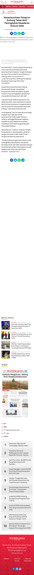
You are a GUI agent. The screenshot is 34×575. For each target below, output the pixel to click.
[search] (2, 2)
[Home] (2, 7)
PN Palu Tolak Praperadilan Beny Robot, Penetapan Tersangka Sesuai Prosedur (21, 346)
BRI (5, 424)
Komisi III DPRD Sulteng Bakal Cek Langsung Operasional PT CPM (20, 507)
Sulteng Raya (9, 29)
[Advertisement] (17, 240)
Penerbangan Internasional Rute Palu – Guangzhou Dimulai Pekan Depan (19, 489)
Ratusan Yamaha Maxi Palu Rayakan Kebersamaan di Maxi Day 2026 (21, 326)
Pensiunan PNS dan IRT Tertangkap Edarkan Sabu (18, 445)
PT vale (6, 433)
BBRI (5, 427)
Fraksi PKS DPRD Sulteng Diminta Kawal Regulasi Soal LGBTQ (19, 498)
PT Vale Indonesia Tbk (12, 430)
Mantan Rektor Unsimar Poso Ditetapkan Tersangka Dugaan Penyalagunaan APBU (20, 526)
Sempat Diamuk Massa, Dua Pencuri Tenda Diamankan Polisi (21, 336)
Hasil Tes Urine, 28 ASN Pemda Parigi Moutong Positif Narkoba (20, 462)
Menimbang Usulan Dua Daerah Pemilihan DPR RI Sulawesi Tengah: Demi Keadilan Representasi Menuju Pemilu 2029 (18, 517)
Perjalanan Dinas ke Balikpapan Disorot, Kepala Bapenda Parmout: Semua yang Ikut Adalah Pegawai (19, 453)
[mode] (6, 2)
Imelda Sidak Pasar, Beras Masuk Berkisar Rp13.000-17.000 (20, 356)
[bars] (31, 2)
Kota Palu (11, 11)
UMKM (6, 436)
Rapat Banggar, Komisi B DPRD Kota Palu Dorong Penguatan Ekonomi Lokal (20, 471)
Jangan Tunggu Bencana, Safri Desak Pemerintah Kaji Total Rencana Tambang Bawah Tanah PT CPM (19, 480)
